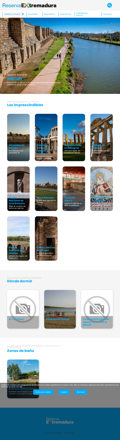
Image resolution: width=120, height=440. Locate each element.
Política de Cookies (43, 392)
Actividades (33, 14)
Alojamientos (49, 14)
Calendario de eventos (82, 14)
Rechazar (81, 392)
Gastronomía (65, 14)
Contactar (107, 14)
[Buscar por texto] (109, 5)
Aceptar (64, 392)
